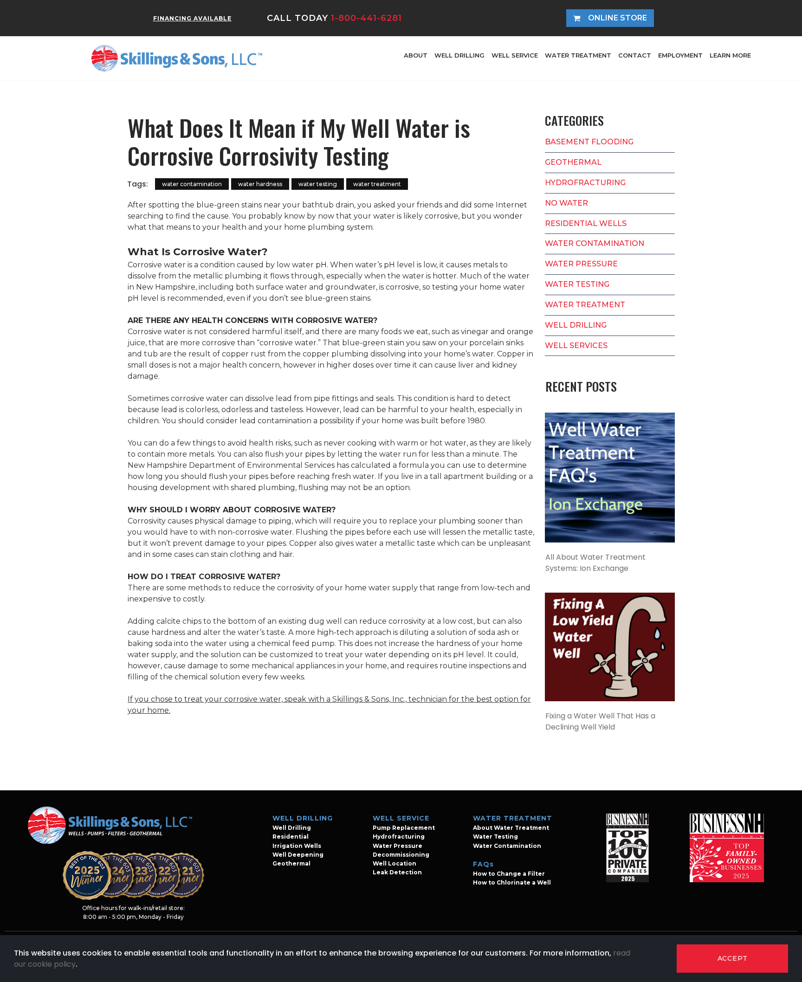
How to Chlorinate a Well (512, 882)
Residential (290, 836)
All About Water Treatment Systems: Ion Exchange (595, 563)
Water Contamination (507, 845)
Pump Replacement (404, 827)
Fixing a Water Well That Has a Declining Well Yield (600, 721)
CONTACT (634, 55)
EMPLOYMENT (680, 55)
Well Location (394, 863)
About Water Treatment (511, 827)
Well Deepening (297, 854)
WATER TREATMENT (578, 55)
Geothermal (291, 863)
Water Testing (495, 836)
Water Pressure (397, 845)
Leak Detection (397, 872)
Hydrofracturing (399, 836)
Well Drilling (291, 827)
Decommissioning (401, 854)
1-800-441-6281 (366, 18)
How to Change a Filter (509, 873)
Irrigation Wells (296, 845)
